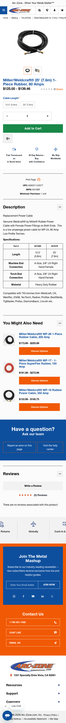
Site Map (54, 718)
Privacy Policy (50, 715)
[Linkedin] (42, 596)
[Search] (39, 10)
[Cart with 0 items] (62, 10)
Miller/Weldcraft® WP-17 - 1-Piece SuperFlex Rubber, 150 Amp (38, 363)
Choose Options (39, 351)
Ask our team (33, 434)
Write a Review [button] (33, 485)
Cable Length (11, 98)
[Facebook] (23, 596)
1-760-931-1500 (17, 622)
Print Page (31, 179)
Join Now (49, 584)
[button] (33, 525)
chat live (15, 632)
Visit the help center (50, 447)
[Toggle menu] (3, 10)
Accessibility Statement (35, 718)
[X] (52, 596)
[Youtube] (33, 596)
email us (14, 642)
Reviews (59, 89)
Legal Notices (15, 718)
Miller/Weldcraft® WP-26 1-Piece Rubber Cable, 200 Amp (40, 335)
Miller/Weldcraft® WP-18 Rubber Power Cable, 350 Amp (40, 391)
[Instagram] (14, 596)
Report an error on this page (19, 447)
